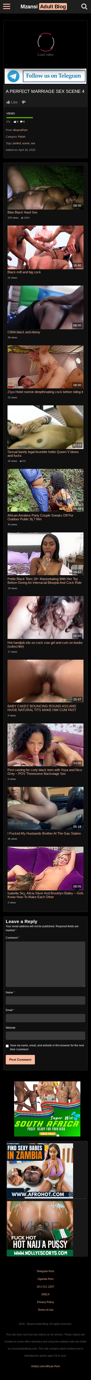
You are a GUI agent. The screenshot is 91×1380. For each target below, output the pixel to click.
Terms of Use (45, 1309)
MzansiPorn (20, 130)
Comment (12, 937)
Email (10, 1010)
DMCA (45, 1294)
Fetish (21, 136)
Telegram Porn (45, 1271)
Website (10, 1027)
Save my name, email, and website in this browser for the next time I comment (47, 1047)
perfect (17, 143)
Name (10, 992)
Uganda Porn (46, 1279)
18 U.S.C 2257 (45, 1286)
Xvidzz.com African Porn (45, 1366)
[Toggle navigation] (6, 6)
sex (33, 143)
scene (26, 143)
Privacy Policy (45, 1302)
